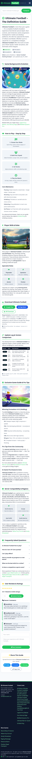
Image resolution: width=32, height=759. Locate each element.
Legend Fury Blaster (22, 712)
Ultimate (14, 3)
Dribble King (21, 216)
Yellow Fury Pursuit (18, 531)
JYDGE (24, 701)
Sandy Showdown (6, 736)
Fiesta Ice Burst (16, 574)
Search (27, 11)
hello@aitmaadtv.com (6, 696)
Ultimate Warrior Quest (23, 720)
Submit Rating (16, 596)
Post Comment (16, 647)
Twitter (8, 665)
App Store (23, 307)
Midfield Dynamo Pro (23, 718)
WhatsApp (25, 665)
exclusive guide (8, 295)
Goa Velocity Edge (12, 124)
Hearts (23, 703)
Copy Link (17, 669)
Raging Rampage (7, 574)
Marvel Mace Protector (19, 464)
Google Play (9, 307)
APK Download (10, 311)
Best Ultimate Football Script (22, 692)
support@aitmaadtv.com (14, 573)
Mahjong (23, 708)
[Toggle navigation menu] (29, 3)
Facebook (16, 665)
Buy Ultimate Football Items (22, 697)
